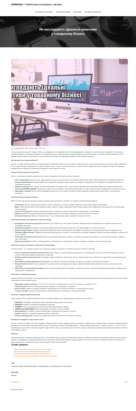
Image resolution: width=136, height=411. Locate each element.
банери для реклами (17, 366)
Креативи (77, 12)
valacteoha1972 (19, 148)
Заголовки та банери (44, 12)
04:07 (43, 148)
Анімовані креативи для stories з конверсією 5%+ (32, 354)
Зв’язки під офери (63, 12)
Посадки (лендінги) (92, 12)
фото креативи (67, 366)
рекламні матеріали (43, 366)
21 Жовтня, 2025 (33, 148)
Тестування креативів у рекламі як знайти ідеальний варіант (36, 356)
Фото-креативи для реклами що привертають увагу (33, 349)
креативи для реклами (30, 366)
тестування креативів (56, 366)
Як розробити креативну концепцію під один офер (32, 351)
